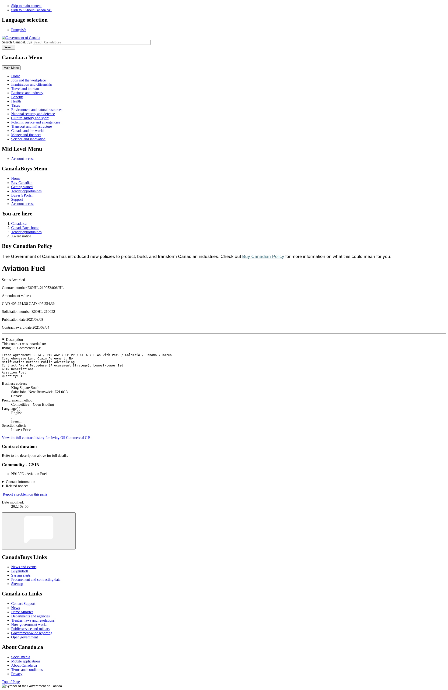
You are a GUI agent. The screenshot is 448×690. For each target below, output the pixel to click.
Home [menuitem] (15, 76)
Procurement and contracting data (35, 579)
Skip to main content (26, 6)
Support (17, 199)
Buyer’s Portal (21, 195)
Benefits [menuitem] (17, 97)
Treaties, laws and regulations (33, 620)
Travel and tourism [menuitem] (25, 89)
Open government (24, 637)
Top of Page (11, 682)
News (15, 608)
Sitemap (17, 584)
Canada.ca (19, 223)
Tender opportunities (26, 191)
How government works (29, 625)
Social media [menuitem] (20, 657)
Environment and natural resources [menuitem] (36, 110)
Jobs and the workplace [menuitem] (28, 80)
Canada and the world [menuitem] (27, 131)
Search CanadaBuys (17, 42)
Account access (22, 159)
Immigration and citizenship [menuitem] (31, 84)
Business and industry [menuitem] (27, 93)
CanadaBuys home (25, 228)
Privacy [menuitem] (16, 674)
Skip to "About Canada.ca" (31, 10)
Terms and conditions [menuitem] (27, 670)
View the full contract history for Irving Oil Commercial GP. (46, 438)
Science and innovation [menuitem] (28, 139)
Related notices (17, 486)
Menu (11, 68)
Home (15, 178)
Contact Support (23, 604)
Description (14, 339)
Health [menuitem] (16, 101)
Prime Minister (22, 612)
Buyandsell (19, 571)
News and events (23, 567)
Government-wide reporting (31, 633)
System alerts (21, 575)
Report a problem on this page (25, 494)
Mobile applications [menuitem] (25, 661)
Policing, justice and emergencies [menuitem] (35, 122)
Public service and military (30, 629)
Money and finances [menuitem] (26, 135)
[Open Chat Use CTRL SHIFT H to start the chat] (39, 530)
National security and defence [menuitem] (33, 114)
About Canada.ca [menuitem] (24, 665)
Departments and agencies (30, 616)
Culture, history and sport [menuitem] (30, 118)
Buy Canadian (21, 183)
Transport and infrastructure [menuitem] (31, 126)
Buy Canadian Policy (263, 256)
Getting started (22, 187)
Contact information (20, 482)
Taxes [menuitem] (15, 105)
